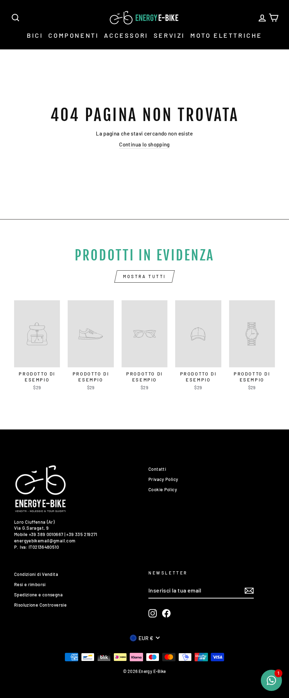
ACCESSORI (126, 35)
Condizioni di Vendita (36, 574)
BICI (35, 35)
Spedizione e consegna (38, 594)
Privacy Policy (163, 479)
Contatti (157, 469)
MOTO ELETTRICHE (226, 35)
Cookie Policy (162, 489)
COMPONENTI (73, 35)
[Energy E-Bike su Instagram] (152, 613)
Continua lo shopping (144, 144)
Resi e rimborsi (30, 584)
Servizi (169, 35)
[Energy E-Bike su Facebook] (166, 613)
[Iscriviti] (249, 590)
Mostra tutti (144, 276)
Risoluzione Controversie (40, 605)
